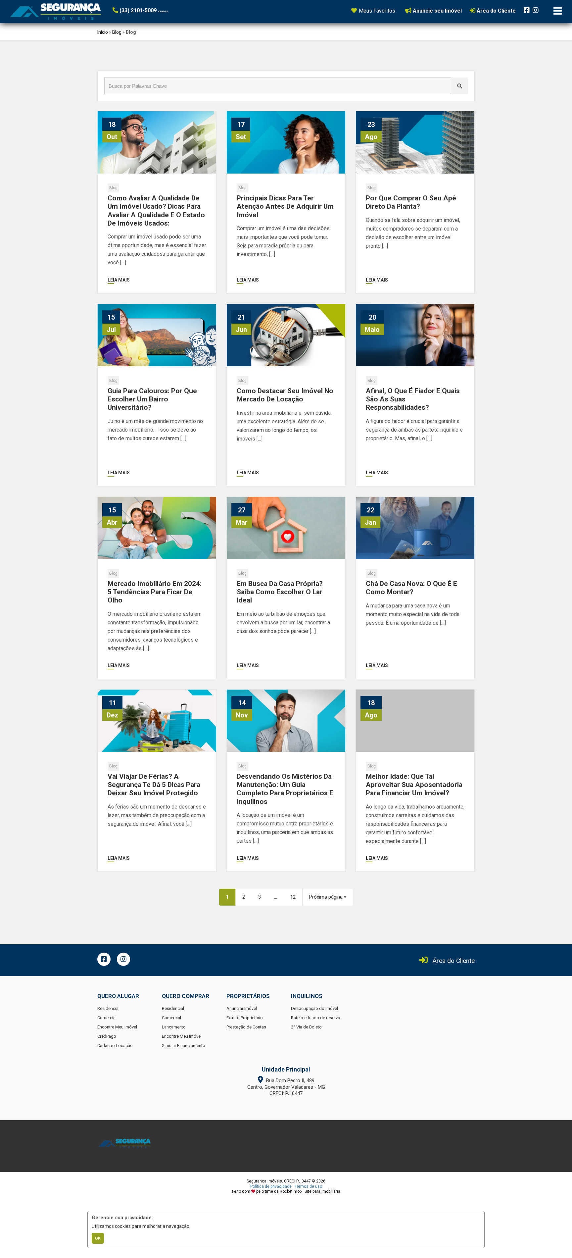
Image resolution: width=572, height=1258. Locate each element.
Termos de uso (308, 1186)
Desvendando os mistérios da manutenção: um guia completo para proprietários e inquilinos (285, 789)
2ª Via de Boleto (306, 1026)
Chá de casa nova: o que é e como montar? (411, 588)
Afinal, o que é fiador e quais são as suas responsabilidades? (413, 399)
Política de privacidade (271, 1186)
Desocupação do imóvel (314, 1008)
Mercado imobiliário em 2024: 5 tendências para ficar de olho (155, 592)
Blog (116, 32)
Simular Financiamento (183, 1045)
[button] (153, 10)
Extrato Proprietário (244, 1017)
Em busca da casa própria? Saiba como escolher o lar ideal (280, 592)
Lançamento (174, 1026)
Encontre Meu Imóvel (117, 1026)
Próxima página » (327, 897)
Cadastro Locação (115, 1045)
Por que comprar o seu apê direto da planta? (411, 202)
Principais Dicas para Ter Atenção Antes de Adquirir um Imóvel (285, 206)
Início (102, 32)
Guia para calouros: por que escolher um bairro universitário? (152, 399)
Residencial (108, 1008)
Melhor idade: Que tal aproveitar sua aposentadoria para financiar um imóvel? (414, 784)
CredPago (106, 1036)
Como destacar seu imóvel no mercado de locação (285, 395)
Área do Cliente (454, 961)
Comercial (107, 1017)
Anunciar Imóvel (241, 1008)
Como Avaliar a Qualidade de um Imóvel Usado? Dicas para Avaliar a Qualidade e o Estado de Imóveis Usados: (156, 210)
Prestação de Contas (246, 1026)
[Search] (459, 86)
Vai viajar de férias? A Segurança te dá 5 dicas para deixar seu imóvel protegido (154, 784)
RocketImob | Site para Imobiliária (310, 1191)
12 (293, 897)
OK (98, 1238)
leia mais (119, 280)
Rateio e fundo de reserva (315, 1017)
